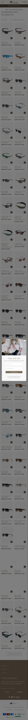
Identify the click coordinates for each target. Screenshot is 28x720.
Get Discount (14, 372)
